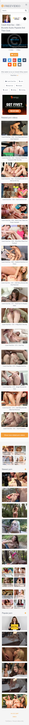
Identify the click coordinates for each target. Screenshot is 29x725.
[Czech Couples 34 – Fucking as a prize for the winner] (14, 654)
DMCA (14, 717)
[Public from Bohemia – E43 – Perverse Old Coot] (14, 511)
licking (14, 90)
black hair (10, 86)
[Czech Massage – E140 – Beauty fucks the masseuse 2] (14, 639)
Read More (14, 75)
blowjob (20, 86)
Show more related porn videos (14, 435)
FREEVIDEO (12, 5)
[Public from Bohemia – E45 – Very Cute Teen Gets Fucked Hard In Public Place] (14, 479)
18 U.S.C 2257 (15, 713)
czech (6, 90)
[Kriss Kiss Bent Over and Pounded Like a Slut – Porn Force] (14, 670)
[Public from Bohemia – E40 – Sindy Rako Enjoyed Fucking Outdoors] (14, 557)
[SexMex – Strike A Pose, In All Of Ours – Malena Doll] (14, 701)
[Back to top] (26, 722)
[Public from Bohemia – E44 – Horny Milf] (14, 495)
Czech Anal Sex (11, 81)
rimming (23, 90)
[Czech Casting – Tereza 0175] (14, 623)
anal (21, 81)
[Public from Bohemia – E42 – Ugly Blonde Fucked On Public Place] (14, 526)
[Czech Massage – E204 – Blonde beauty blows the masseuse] (14, 686)
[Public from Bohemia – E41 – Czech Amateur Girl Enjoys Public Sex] (14, 542)
